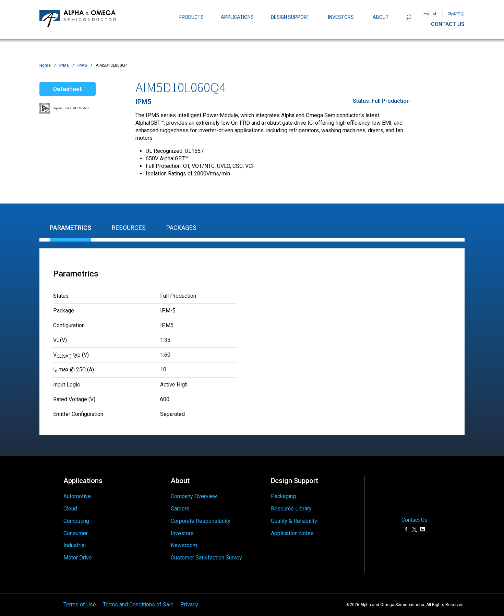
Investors (182, 533)
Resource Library (291, 508)
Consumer (75, 533)
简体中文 (456, 13)
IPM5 (82, 65)
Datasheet (67, 89)
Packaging (283, 496)
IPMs (64, 65)
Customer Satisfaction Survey (206, 557)
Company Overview (194, 496)
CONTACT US (448, 24)
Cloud (70, 508)
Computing (76, 521)
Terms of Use (79, 604)
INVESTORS (341, 17)
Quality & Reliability (294, 521)
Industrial (74, 545)
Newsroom (184, 545)
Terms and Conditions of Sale (138, 604)
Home (45, 65)
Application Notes (292, 533)
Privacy (189, 604)
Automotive (77, 496)
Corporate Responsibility (200, 521)
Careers (180, 508)
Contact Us (414, 520)
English (430, 13)
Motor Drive (77, 557)
